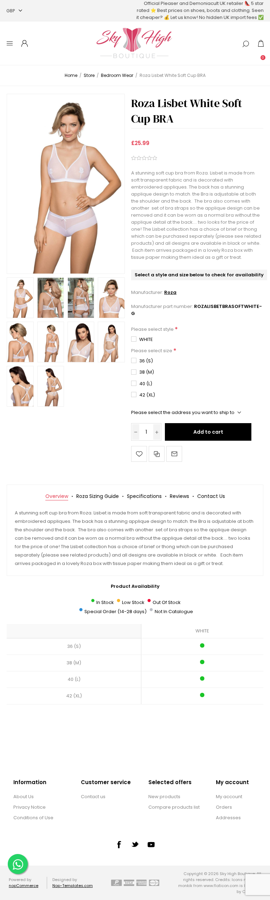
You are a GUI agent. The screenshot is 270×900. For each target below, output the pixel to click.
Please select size (152, 350)
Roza (170, 292)
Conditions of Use (33, 817)
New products (164, 796)
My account (229, 796)
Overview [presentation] (56, 496)
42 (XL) (147, 395)
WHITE (146, 339)
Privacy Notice (29, 807)
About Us (23, 796)
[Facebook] (119, 844)
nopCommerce (23, 885)
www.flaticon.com (221, 885)
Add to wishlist (139, 454)
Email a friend (174, 454)
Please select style (153, 329)
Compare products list (174, 807)
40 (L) (145, 383)
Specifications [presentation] (144, 496)
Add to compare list (157, 454)
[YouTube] (151, 844)
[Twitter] (135, 844)
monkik (185, 885)
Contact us (93, 796)
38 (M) (146, 372)
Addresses (228, 817)
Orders (224, 807)
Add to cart (208, 431)
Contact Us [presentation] (211, 496)
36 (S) (146, 360)
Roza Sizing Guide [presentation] (97, 496)
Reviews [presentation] (179, 496)
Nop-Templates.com (72, 885)
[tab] (56, 496)
